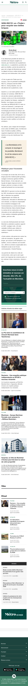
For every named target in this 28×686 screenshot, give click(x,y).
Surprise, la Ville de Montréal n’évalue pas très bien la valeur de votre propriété (13, 459)
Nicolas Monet (12, 50)
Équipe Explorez (15, 602)
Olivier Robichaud (15, 433)
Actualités (4, 330)
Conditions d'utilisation (15, 683)
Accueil (3, 15)
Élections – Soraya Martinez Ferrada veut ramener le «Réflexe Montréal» (11, 417)
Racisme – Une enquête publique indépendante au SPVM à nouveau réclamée (13, 377)
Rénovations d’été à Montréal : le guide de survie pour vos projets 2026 (13, 584)
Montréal (3, 455)
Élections (3, 412)
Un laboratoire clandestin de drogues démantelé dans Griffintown (17, 522)
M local (4, 495)
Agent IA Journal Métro (16, 390)
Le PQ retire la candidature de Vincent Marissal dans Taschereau (12, 334)
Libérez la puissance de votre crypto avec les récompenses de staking (12, 597)
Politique (3, 372)
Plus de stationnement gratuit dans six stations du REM (17, 550)
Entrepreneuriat (10, 15)
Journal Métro (15, 576)
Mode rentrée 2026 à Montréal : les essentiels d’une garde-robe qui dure (13, 571)
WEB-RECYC (5, 65)
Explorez (14, 564)
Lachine (12, 533)
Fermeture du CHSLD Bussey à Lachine (17, 537)
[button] (2, 2)
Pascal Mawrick (14, 350)
